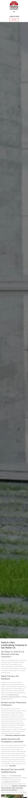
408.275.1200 (14, 16)
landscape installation (14, 697)
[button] (14, 12)
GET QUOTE (14, 19)
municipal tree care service (10, 782)
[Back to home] (14, 5)
